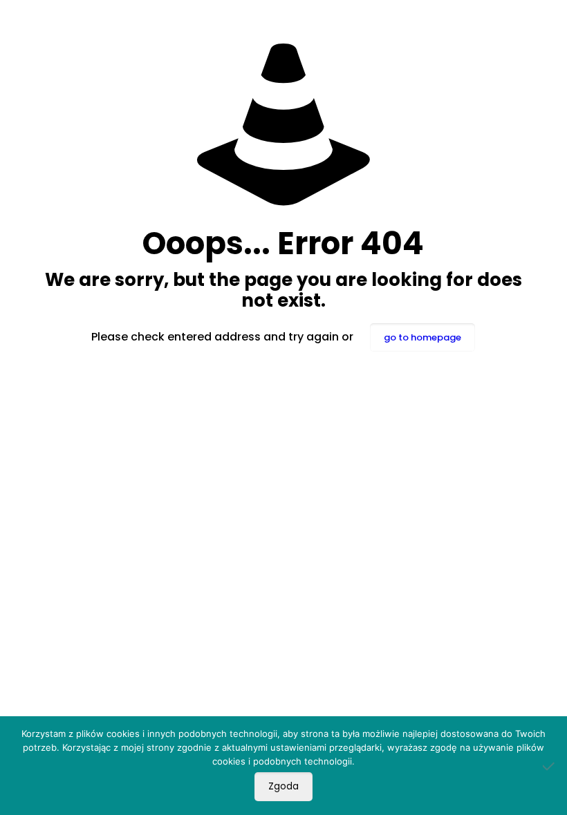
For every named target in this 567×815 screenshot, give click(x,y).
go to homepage (422, 337)
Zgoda (283, 786)
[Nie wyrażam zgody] (550, 766)
